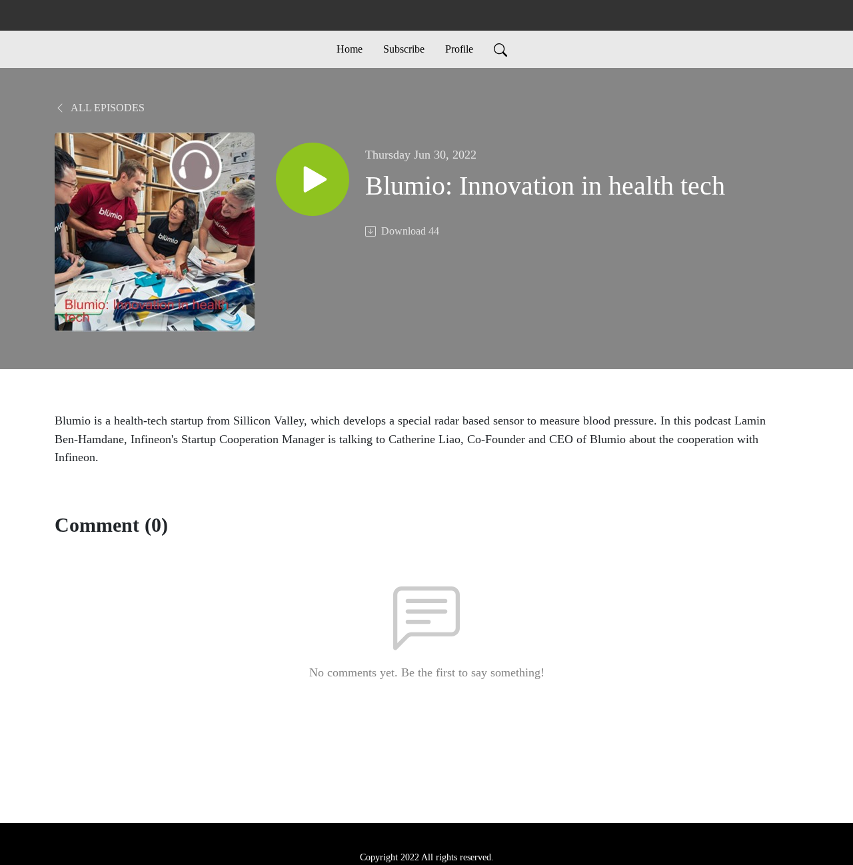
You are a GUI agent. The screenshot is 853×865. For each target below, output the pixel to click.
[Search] (500, 49)
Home (350, 49)
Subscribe (404, 49)
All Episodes (107, 107)
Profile (459, 49)
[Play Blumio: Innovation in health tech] (312, 179)
